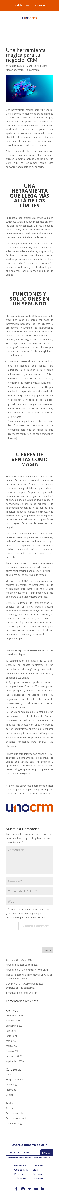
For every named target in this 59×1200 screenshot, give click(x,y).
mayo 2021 (12, 1040)
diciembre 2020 (14, 1056)
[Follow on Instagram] (23, 1188)
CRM (44, 65)
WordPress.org (14, 1123)
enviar (46, 1152)
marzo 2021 (12, 1045)
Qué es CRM (21, 1169)
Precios (18, 1174)
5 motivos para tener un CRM (21, 992)
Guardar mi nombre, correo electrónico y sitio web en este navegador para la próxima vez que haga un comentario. (28, 913)
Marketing (11, 1084)
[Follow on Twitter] (29, 1188)
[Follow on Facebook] (16, 1188)
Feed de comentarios (17, 1118)
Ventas (21, 69)
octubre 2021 (13, 1020)
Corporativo (39, 1174)
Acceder (10, 1108)
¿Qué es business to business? (22, 964)
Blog (35, 1169)
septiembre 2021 (15, 1025)
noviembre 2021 (14, 1015)
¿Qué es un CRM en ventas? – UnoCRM (27, 969)
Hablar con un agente (29, 5)
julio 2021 (11, 1030)
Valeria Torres (16, 65)
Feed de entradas (15, 1113)
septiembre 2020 (15, 1061)
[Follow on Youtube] (36, 1188)
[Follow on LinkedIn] (42, 1188)
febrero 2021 (13, 1051)
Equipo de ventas (15, 1079)
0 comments (34, 69)
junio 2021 (11, 1035)
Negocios (11, 69)
